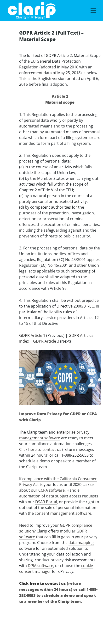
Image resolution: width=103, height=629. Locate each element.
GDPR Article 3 (46, 341)
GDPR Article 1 (32, 335)
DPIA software (40, 565)
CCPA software (51, 490)
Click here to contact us (40, 449)
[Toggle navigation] (93, 10)
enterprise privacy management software (54, 435)
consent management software (63, 513)
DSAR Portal (46, 501)
